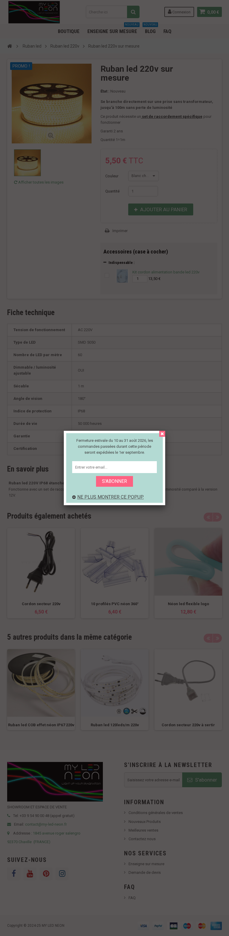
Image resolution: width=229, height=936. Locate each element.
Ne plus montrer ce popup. (110, 497)
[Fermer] (162, 434)
